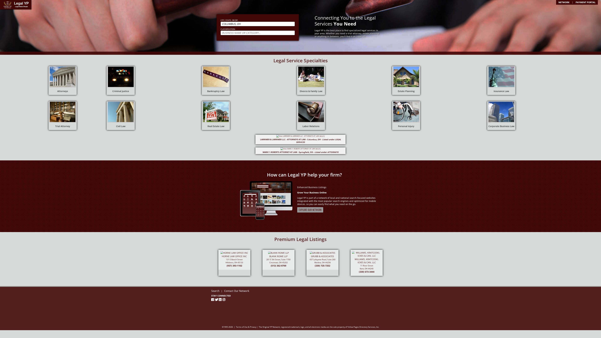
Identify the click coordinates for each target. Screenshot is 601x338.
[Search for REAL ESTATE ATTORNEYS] (216, 115)
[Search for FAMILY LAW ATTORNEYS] (311, 80)
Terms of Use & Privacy (246, 327)
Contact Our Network (236, 291)
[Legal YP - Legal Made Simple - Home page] (15, 4)
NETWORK (563, 2)
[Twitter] (217, 299)
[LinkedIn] (221, 299)
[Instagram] (224, 299)
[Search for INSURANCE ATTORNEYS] (501, 80)
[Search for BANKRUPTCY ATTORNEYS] (216, 80)
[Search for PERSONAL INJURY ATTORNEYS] (406, 115)
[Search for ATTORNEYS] (63, 80)
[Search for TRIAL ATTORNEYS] (63, 115)
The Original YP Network (269, 327)
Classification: (228, 29)
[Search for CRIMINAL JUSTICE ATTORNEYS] (121, 80)
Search (215, 291)
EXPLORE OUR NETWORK (310, 210)
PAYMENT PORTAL (586, 2)
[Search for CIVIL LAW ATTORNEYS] (121, 115)
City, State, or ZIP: (229, 20)
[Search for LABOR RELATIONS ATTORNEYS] (311, 115)
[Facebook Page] (213, 299)
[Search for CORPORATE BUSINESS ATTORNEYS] (501, 115)
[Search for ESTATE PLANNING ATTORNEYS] (406, 80)
